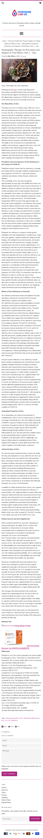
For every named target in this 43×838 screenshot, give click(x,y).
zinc (6, 720)
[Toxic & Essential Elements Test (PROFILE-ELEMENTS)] (14, 646)
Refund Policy (6, 802)
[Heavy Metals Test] (8, 626)
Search (4, 787)
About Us (5, 790)
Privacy (4, 795)
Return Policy (6, 800)
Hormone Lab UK (21, 830)
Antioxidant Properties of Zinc (14, 718)
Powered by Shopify (32, 830)
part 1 (16, 90)
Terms (4, 792)
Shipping (4, 797)
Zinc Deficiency (13, 720)
